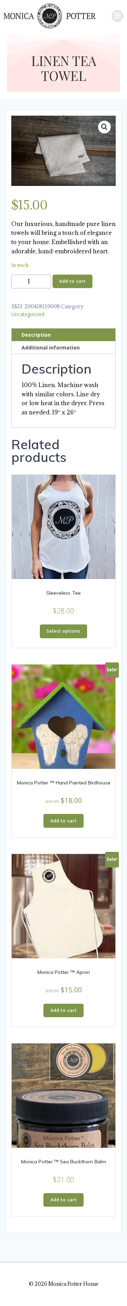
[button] (104, 127)
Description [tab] (36, 334)
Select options (63, 631)
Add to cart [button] (63, 821)
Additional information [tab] (51, 347)
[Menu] (117, 16)
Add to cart (72, 281)
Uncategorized (27, 314)
